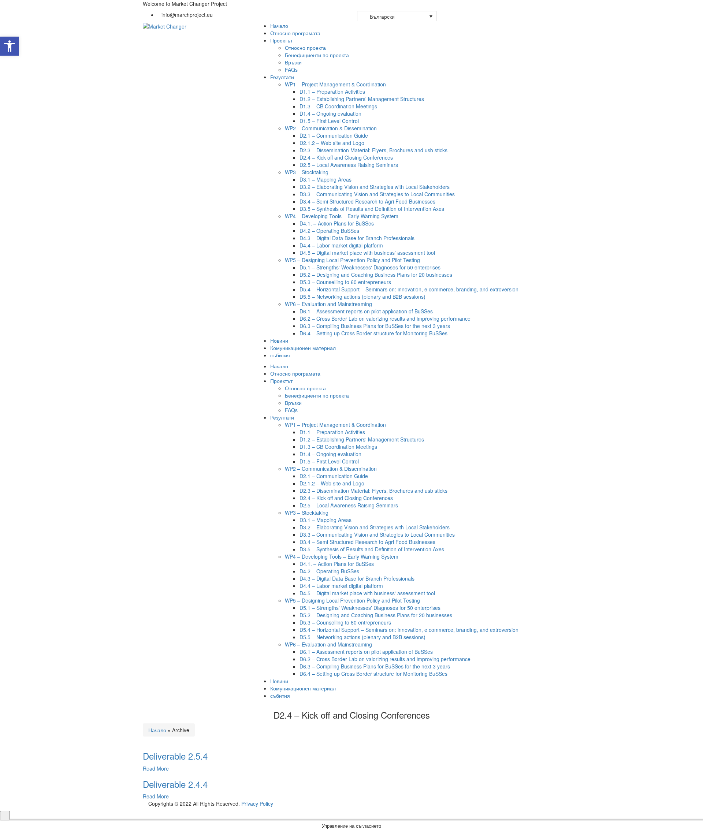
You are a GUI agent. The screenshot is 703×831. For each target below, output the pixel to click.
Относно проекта (305, 47)
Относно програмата (295, 33)
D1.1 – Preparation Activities (332, 91)
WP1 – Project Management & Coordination (335, 84)
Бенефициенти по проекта (317, 55)
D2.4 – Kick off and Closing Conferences (346, 157)
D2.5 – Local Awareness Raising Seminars (349, 164)
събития (280, 355)
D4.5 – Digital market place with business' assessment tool (367, 252)
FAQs (291, 69)
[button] (9, 46)
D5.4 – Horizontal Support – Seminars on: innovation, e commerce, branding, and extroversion (409, 289)
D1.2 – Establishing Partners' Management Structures (362, 99)
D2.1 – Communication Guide (334, 135)
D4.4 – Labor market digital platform (341, 245)
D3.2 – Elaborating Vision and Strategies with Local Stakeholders (375, 186)
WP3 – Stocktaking (306, 172)
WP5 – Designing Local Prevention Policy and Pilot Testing (352, 260)
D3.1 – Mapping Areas (326, 179)
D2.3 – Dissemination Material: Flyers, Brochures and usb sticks (373, 150)
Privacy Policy (257, 803)
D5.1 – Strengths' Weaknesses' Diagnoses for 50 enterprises (370, 267)
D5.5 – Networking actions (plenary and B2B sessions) (362, 296)
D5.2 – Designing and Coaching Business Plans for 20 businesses (376, 274)
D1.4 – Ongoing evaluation (330, 113)
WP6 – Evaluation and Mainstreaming (328, 304)
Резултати (282, 77)
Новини (279, 340)
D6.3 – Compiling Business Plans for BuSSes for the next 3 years (375, 325)
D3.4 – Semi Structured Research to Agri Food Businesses (367, 201)
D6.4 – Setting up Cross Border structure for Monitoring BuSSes (373, 333)
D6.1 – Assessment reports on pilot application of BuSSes (366, 311)
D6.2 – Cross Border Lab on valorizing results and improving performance (385, 318)
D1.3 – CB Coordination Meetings (338, 106)
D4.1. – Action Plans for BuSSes (337, 223)
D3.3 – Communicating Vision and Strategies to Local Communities (377, 194)
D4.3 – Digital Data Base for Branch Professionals (357, 238)
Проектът (281, 40)
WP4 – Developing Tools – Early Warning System (341, 216)
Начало (279, 25)
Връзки (293, 62)
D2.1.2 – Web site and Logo (332, 142)
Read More (156, 768)
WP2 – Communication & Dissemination (331, 128)
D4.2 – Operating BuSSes (329, 230)
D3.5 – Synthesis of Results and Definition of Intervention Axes (372, 208)
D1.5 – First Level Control (329, 120)
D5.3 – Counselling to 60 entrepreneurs (345, 282)
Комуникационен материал (303, 347)
